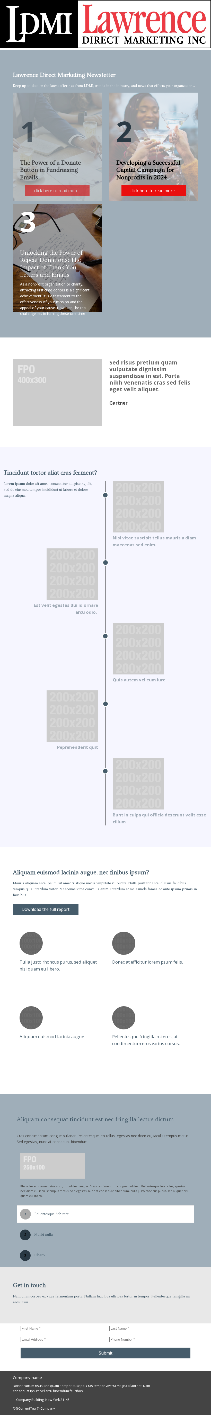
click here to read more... (57, 190)
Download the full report (41, 910)
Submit (105, 1353)
